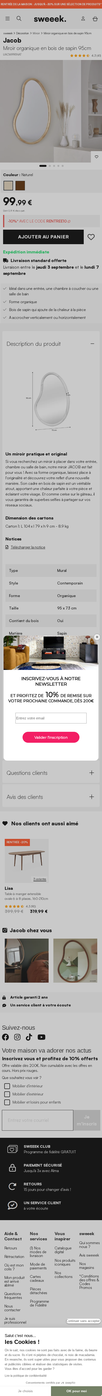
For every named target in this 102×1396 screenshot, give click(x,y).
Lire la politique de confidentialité (25, 1375)
